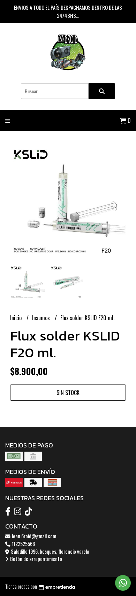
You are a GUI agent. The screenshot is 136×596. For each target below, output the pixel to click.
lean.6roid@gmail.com (33, 536)
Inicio (16, 318)
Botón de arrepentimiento (35, 558)
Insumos (41, 318)
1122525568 (23, 543)
